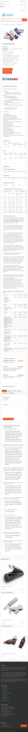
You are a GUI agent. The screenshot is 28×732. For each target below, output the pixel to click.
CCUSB (4, 24)
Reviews (9, 391)
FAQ (26, 8)
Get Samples (8, 72)
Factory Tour (5, 691)
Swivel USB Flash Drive (6, 586)
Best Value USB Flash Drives (10, 24)
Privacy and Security (6, 692)
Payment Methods (6, 701)
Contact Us (4, 696)
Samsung (6, 185)
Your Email (5, 399)
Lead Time (11, 393)
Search (24, 19)
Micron (13, 185)
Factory (25, 6)
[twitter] (6, 79)
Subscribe (24, 725)
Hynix (20, 185)
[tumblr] (12, 79)
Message (5, 404)
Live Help (25, 10)
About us (4, 689)
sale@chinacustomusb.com (9, 714)
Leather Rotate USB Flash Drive (8, 653)
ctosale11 (6, 716)
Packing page (14, 250)
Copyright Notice (5, 697)
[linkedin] (10, 79)
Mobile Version (5, 687)
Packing (25, 3)
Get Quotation (8, 69)
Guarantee (5, 393)
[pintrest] (15, 79)
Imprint (19, 391)
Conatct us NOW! (14, 681)
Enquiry (4, 391)
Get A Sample (22, 589)
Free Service (24, 1)
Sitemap (4, 699)
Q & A (14, 391)
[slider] (5, 48)
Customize (25, 4)
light (10, 135)
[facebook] (3, 79)
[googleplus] (8, 79)
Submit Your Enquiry (8, 419)
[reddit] (17, 79)
